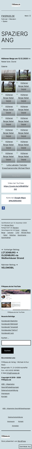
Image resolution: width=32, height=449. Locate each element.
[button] (3, 208)
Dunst (17, 230)
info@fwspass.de (12, 373)
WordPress (22, 441)
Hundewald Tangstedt (9, 327)
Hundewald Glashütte (9, 321)
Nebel (5, 235)
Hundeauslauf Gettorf (9, 330)
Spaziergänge (6, 237)
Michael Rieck (9, 225)
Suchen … (5, 338)
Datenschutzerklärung (9, 390)
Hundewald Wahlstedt (9, 324)
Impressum (5, 393)
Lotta (17, 232)
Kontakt (4, 396)
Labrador (10, 232)
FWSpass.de (8, 16)
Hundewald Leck (7, 333)
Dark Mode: (24, 446)
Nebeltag (13, 235)
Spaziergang (22, 235)
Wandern (16, 228)
